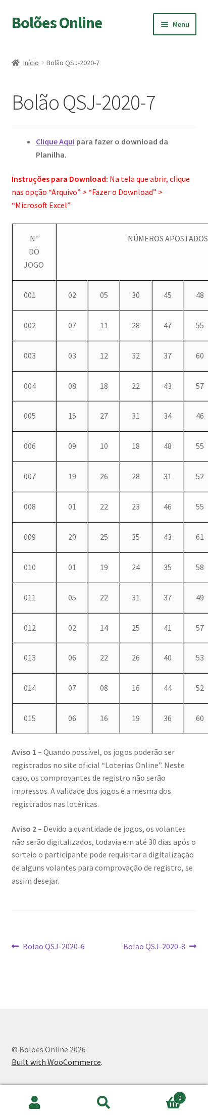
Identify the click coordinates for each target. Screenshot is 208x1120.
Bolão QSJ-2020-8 (154, 947)
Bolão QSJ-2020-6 (53, 947)
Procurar (103, 1103)
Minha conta (34, 1103)
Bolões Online (57, 23)
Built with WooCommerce (56, 1062)
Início (31, 62)
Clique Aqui (55, 141)
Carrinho (160, 1094)
